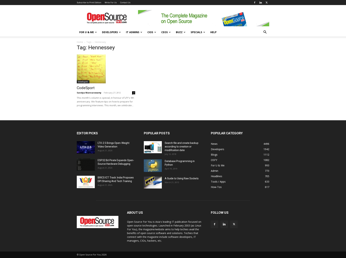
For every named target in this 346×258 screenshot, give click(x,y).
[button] (265, 32)
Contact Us (125, 2)
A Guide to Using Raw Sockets (182, 178)
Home (80, 42)
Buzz (179, 32)
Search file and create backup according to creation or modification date (181, 147)
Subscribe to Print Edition (89, 2)
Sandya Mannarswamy (89, 92)
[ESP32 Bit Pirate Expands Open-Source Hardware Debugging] (86, 164)
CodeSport (86, 88)
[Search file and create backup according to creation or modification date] (153, 147)
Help (213, 32)
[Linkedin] (260, 2)
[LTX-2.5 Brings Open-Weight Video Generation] (86, 147)
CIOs (150, 32)
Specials (196, 32)
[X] (266, 2)
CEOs (164, 32)
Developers (110, 32)
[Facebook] (254, 2)
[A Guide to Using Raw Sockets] (153, 183)
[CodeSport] (106, 68)
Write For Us (111, 2)
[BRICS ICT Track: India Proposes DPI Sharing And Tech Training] (86, 182)
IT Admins (132, 32)
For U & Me (86, 32)
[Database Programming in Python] (153, 165)
